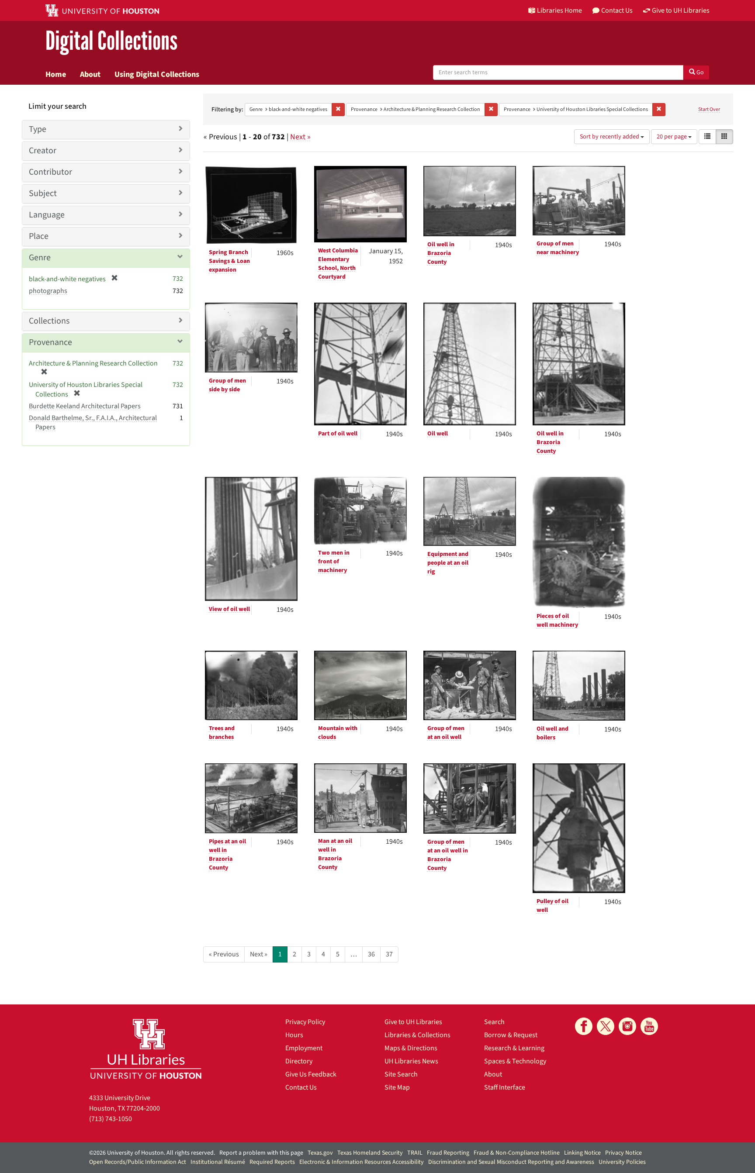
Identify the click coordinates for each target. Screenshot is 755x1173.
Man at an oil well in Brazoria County (335, 854)
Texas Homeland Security (370, 1153)
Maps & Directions (410, 1048)
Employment (303, 1048)
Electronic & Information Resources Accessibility (361, 1162)
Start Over (709, 109)
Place (38, 236)
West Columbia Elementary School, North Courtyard (338, 263)
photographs (48, 291)
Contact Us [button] (617, 10)
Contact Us (301, 1087)
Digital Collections (111, 41)
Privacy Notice (623, 1153)
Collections (49, 321)
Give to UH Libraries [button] (681, 10)
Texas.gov (320, 1153)
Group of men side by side (227, 385)
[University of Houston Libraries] (146, 1049)
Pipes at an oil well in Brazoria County (227, 854)
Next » (300, 136)
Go (699, 72)
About (90, 74)
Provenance (50, 342)
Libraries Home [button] (559, 10)
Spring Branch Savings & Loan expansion (229, 261)
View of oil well (229, 609)
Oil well (437, 433)
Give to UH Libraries (413, 1022)
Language (47, 215)
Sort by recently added (610, 136)
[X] (605, 1026)
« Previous (224, 954)
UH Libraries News (411, 1061)
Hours (294, 1035)
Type (37, 129)
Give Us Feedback (310, 1074)
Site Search (401, 1074)
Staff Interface (504, 1087)
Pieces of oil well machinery (557, 620)
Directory (298, 1061)
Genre (40, 258)
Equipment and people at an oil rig (447, 563)
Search (494, 1022)
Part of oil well (337, 433)
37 (389, 954)
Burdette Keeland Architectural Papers (85, 406)
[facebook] (583, 1026)
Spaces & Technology (515, 1061)
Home (55, 74)
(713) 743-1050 (110, 1119)
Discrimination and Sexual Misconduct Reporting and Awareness (511, 1162)
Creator (42, 151)
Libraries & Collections (417, 1035)
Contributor (50, 172)
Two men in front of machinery (334, 562)
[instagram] (627, 1026)
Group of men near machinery (558, 248)
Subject (43, 193)
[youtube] (649, 1026)
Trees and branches (222, 733)
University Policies (622, 1162)
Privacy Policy (305, 1022)
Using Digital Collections (156, 74)
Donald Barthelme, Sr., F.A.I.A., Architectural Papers (93, 422)
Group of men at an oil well (445, 733)
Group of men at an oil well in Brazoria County (447, 855)
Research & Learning (514, 1048)
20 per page (672, 136)
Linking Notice (582, 1153)
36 (371, 954)
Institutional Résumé (217, 1162)
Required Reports (272, 1162)
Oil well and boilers (552, 733)
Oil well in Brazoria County (440, 253)
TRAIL (415, 1153)
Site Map (397, 1087)
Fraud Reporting (448, 1153)
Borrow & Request (510, 1035)
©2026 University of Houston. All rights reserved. (152, 1153)
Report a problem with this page (261, 1153)
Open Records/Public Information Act (137, 1162)
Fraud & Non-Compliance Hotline (517, 1153)
